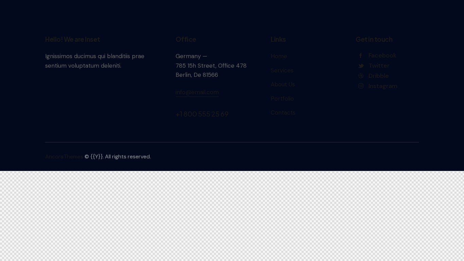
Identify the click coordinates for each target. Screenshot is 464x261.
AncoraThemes (64, 156)
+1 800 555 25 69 (202, 113)
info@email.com (197, 92)
